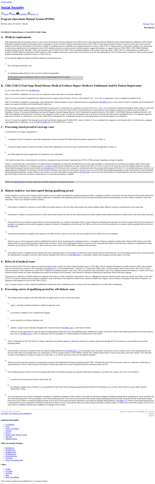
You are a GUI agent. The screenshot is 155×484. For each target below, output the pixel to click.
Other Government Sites (14, 460)
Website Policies (11, 439)
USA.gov (8, 458)
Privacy (8, 433)
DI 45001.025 (49, 168)
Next (152, 24)
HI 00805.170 (122, 401)
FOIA (7, 427)
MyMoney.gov (10, 454)
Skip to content (6, 2)
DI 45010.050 (19, 182)
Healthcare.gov (10, 452)
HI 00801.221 (105, 102)
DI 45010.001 (85, 172)
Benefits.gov (10, 448)
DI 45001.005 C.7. (72, 351)
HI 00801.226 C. (68, 328)
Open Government (12, 429)
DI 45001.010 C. (51, 268)
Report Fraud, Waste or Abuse (16, 435)
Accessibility (10, 424)
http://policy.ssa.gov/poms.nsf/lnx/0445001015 (16, 413)
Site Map (8, 437)
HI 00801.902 (34, 90)
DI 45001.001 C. (76, 255)
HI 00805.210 (13, 226)
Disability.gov (10, 450)
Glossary (8, 431)
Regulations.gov (11, 456)
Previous (146, 24)
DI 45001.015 (45, 122)
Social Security (12, 7)
